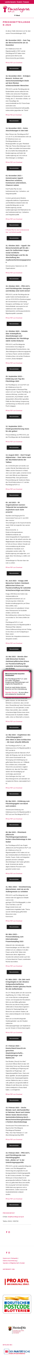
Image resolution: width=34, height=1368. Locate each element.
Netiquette (14, 1258)
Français (26, 2)
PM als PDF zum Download (14, 62)
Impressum (6, 1258)
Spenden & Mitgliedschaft (11, 1263)
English (19, 2)
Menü (18, 15)
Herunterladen (14, 68)
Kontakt (22, 1263)
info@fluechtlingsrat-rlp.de (16, 1217)
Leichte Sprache (10, 2)
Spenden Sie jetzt (11, 692)
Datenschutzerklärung (10, 1260)
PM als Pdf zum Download (14, 115)
